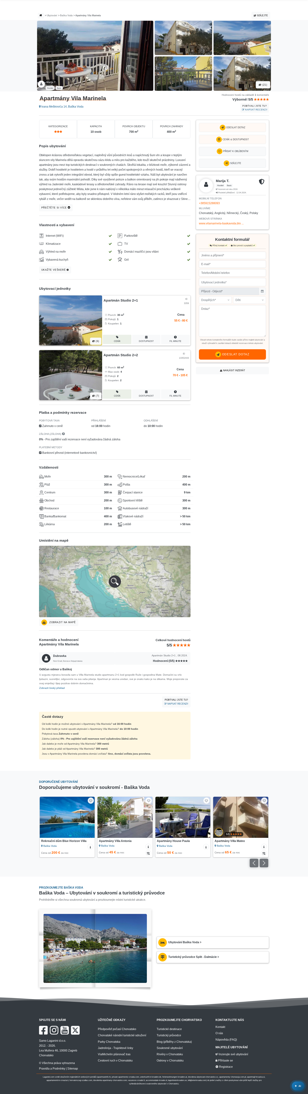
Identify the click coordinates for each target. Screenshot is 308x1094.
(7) (97, 395)
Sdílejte (262, 15)
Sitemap (72, 1068)
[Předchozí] (46, 817)
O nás (219, 1033)
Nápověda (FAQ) (226, 1039)
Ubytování (52, 15)
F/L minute (175, 341)
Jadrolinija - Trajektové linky (115, 1048)
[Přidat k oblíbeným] (91, 800)
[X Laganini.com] (75, 1030)
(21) (264, 84)
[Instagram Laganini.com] (54, 1030)
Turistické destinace (169, 1029)
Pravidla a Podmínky (52, 1068)
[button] (115, 581)
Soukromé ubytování (170, 1048)
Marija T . (51, 82)
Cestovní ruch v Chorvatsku (115, 1060)
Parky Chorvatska (109, 1041)
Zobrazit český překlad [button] (52, 688)
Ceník (117, 341)
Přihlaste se (225, 1060)
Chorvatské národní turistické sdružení (122, 1035)
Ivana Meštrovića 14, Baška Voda (62, 106)
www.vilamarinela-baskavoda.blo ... (221, 223)
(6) (97, 341)
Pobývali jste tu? (254, 108)
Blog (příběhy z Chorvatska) (174, 1041)
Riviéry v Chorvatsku (170, 1054)
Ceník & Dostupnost (235, 139)
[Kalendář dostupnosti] (148, 853)
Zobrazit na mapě (62, 622)
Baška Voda (66, 15)
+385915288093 (209, 203)
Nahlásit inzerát (233, 370)
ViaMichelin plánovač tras (114, 1054)
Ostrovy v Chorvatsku (170, 1060)
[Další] (89, 817)
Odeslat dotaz (235, 127)
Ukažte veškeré (54, 269)
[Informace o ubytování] (90, 847)
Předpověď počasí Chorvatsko (117, 1029)
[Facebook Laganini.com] (43, 1030)
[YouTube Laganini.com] (64, 1030)
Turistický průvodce (169, 1035)
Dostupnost (146, 341)
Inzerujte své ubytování (233, 1054)
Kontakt (220, 1026)
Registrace (225, 1066)
